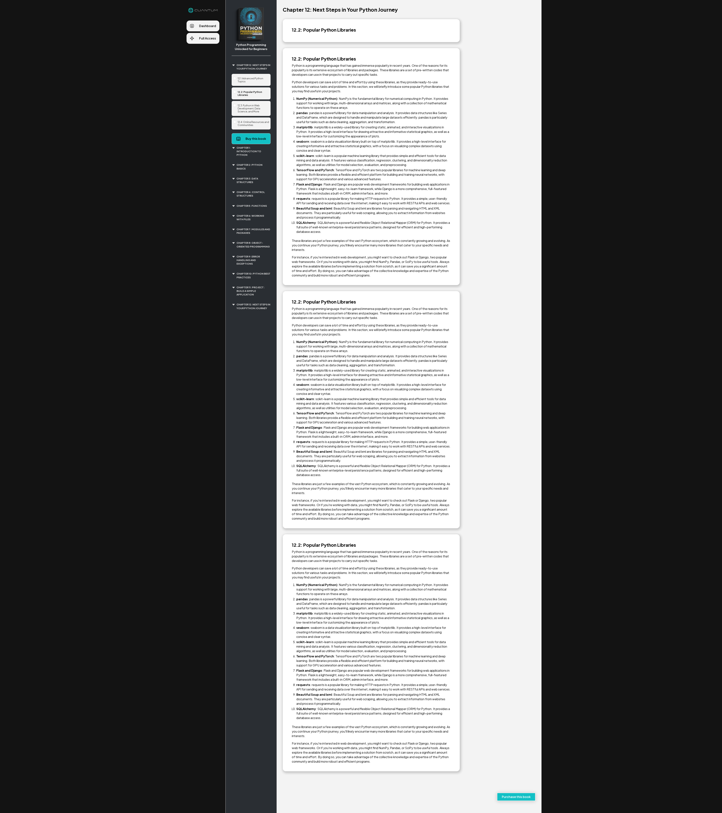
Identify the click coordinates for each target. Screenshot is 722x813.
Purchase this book (516, 797)
